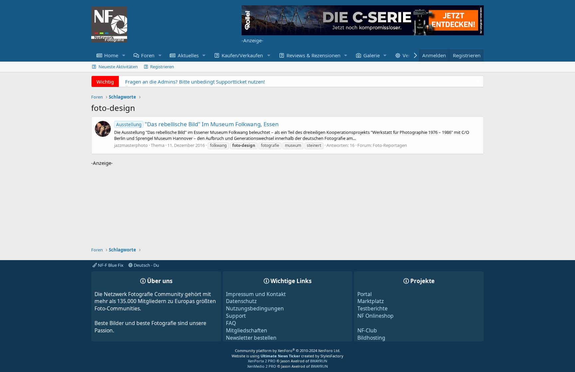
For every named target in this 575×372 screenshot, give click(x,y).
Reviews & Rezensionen (313, 55)
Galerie (371, 55)
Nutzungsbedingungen (255, 308)
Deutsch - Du (146, 265)
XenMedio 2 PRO (261, 366)
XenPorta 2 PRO (262, 360)
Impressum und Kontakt (256, 294)
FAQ (231, 323)
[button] (123, 55)
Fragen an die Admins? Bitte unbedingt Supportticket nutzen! (195, 81)
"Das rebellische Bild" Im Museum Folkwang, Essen (197, 124)
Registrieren (162, 67)
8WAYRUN (318, 360)
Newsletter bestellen (251, 337)
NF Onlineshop (375, 315)
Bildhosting (371, 337)
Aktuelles (188, 55)
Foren (147, 55)
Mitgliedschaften (246, 330)
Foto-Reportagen (390, 145)
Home (111, 55)
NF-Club (367, 330)
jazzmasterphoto (131, 145)
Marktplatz (370, 301)
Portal (364, 294)
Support (236, 315)
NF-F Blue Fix (110, 265)
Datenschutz (241, 301)
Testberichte (372, 308)
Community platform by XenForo (287, 350)
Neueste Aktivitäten (118, 67)
